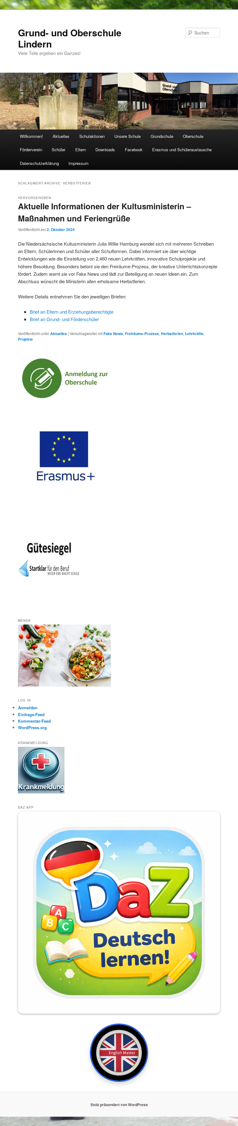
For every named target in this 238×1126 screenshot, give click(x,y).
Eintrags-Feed (31, 714)
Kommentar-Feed (34, 721)
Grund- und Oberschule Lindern (69, 38)
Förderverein (31, 149)
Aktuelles (61, 136)
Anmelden (27, 708)
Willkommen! (31, 136)
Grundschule (162, 136)
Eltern (80, 149)
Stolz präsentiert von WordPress (119, 1104)
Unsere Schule (127, 136)
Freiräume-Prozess (142, 333)
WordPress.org (32, 727)
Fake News (113, 333)
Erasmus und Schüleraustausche (182, 149)
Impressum (78, 163)
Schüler (58, 149)
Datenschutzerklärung (39, 163)
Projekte (25, 339)
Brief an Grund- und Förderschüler (64, 319)
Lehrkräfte (194, 333)
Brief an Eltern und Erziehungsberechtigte (71, 311)
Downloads (105, 149)
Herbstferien (172, 333)
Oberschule (193, 136)
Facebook (134, 149)
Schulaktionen (92, 136)
